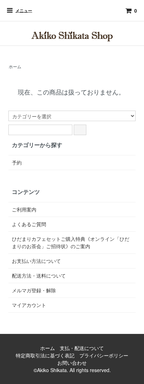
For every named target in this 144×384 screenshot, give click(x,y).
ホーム (15, 66)
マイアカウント (29, 304)
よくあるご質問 (29, 224)
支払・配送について (82, 347)
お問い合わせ (72, 362)
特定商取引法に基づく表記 (45, 355)
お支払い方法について (36, 260)
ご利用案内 (24, 209)
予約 (17, 162)
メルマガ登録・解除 (34, 290)
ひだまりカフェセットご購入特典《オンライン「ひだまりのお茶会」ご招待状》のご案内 (70, 242)
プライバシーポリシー (103, 355)
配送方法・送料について (39, 275)
